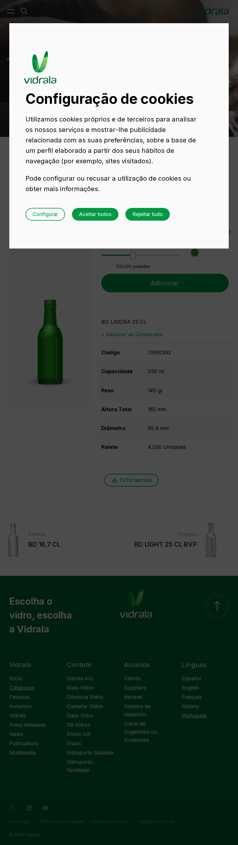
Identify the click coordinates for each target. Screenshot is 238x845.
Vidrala (40, 61)
